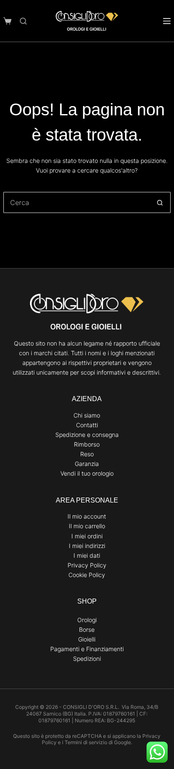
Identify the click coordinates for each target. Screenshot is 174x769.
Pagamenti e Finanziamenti (87, 648)
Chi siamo (86, 415)
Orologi (87, 619)
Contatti (87, 424)
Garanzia (87, 463)
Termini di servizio (86, 742)
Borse (87, 629)
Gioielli (86, 639)
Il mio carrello (87, 526)
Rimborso (87, 444)
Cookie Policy (86, 574)
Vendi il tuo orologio (87, 473)
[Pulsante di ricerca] (160, 202)
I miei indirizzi (87, 545)
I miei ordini (87, 536)
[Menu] (167, 21)
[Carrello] (7, 21)
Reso (87, 454)
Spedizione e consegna (87, 434)
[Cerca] (23, 21)
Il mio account (87, 516)
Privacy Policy (87, 565)
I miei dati (86, 555)
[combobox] (77, 202)
